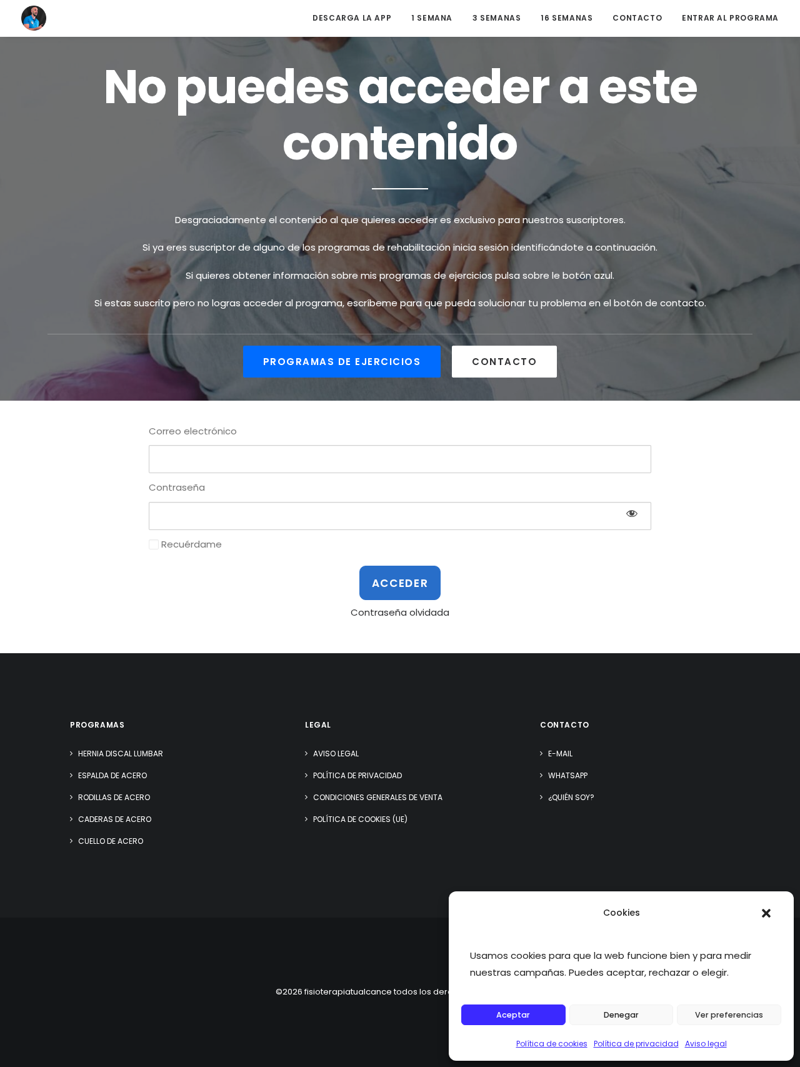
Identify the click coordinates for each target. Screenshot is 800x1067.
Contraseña (177, 487)
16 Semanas (566, 18)
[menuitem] (356, 18)
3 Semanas (496, 18)
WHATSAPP (568, 775)
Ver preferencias (729, 1014)
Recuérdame (190, 544)
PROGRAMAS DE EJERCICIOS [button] (342, 361)
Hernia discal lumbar (120, 753)
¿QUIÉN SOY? (571, 797)
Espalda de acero (112, 775)
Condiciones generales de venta (377, 797)
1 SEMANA (431, 18)
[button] (766, 913)
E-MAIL (560, 753)
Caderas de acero (114, 819)
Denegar (621, 1014)
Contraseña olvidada (400, 612)
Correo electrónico (193, 431)
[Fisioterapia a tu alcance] (33, 18)
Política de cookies (552, 1043)
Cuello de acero (110, 841)
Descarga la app (351, 18)
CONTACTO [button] (504, 361)
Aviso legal (706, 1043)
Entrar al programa (730, 18)
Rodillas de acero (114, 797)
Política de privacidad (636, 1043)
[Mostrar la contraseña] (631, 513)
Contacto (637, 18)
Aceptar (513, 1014)
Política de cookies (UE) (360, 819)
